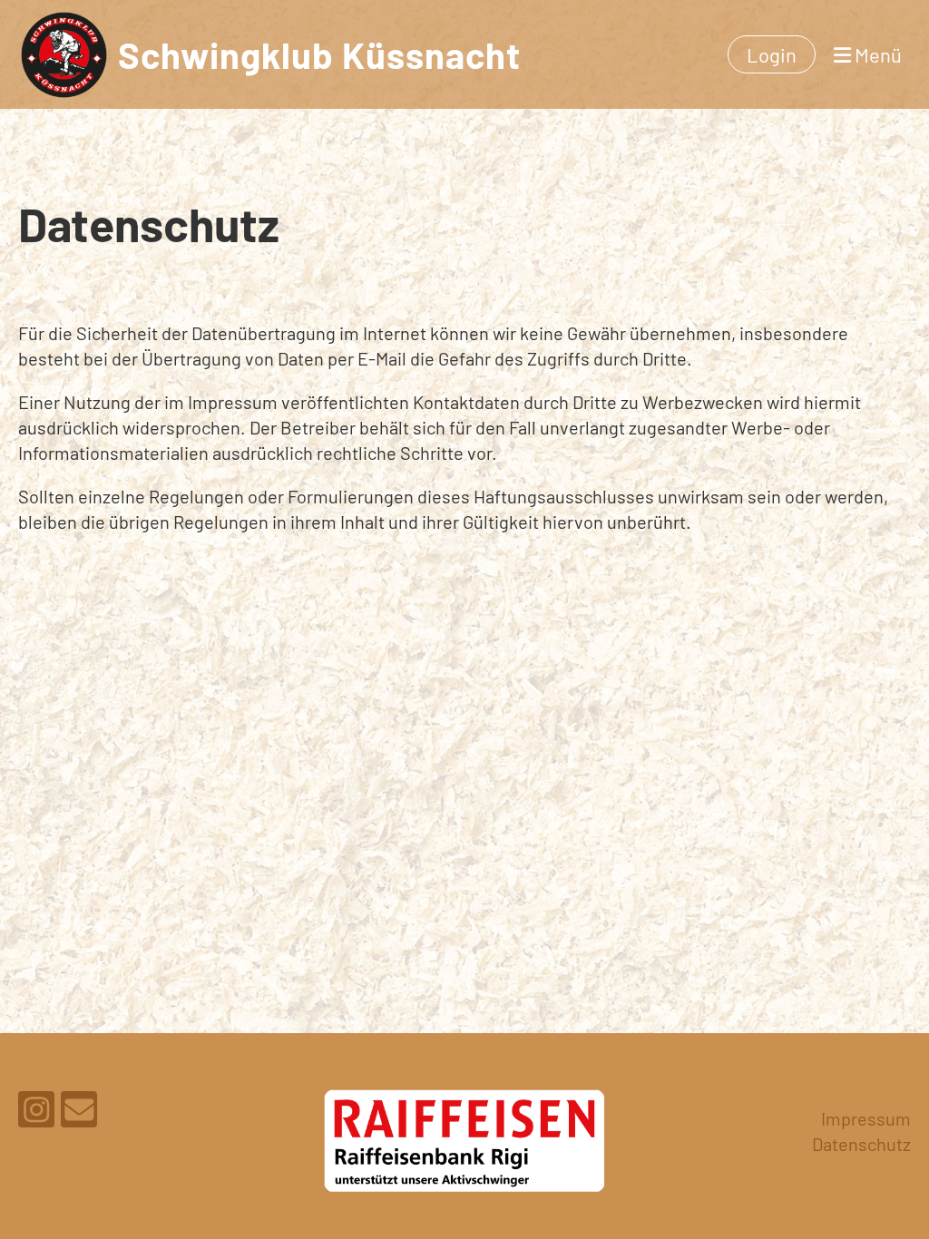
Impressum (866, 1118)
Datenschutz (861, 1144)
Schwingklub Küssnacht (319, 54)
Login (772, 54)
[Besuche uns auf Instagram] (36, 1113)
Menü (876, 54)
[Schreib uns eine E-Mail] (79, 1113)
